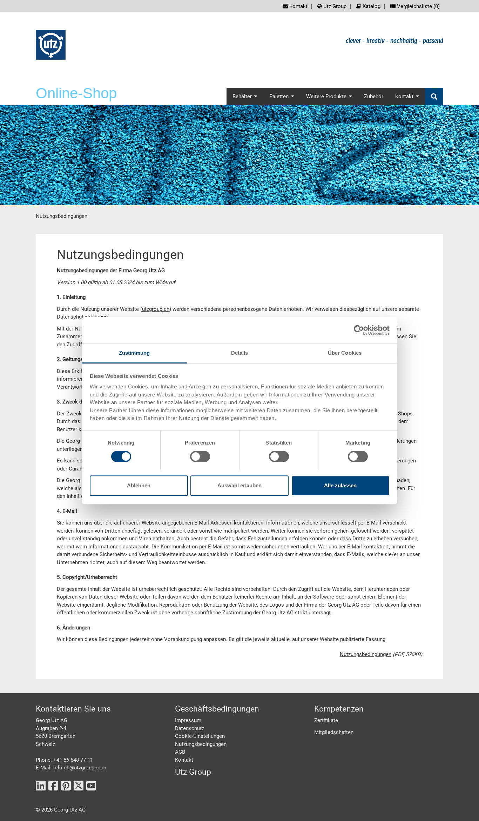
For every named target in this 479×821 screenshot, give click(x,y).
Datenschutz (189, 728)
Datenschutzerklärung (82, 317)
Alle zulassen (340, 485)
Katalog (370, 6)
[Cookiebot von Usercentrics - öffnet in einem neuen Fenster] (359, 330)
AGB (180, 752)
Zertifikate (326, 720)
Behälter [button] (242, 96)
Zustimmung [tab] (134, 353)
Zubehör (373, 96)
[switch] (200, 456)
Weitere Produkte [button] (326, 96)
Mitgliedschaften (333, 732)
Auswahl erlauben (239, 485)
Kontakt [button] (404, 96)
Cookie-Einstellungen (200, 736)
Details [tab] (239, 353)
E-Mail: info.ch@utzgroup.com (71, 768)
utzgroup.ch (155, 309)
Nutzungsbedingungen (365, 654)
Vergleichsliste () (418, 6)
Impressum (188, 720)
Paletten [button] (279, 96)
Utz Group (334, 6)
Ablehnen (138, 485)
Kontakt (298, 6)
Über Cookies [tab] (345, 353)
